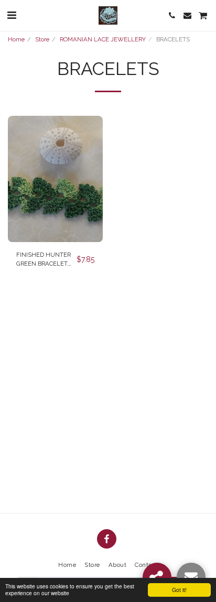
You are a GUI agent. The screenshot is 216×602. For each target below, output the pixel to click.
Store (42, 39)
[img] (55, 179)
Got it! (179, 590)
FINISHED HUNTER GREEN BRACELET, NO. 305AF (43, 259)
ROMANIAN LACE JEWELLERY (103, 39)
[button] (11, 15)
